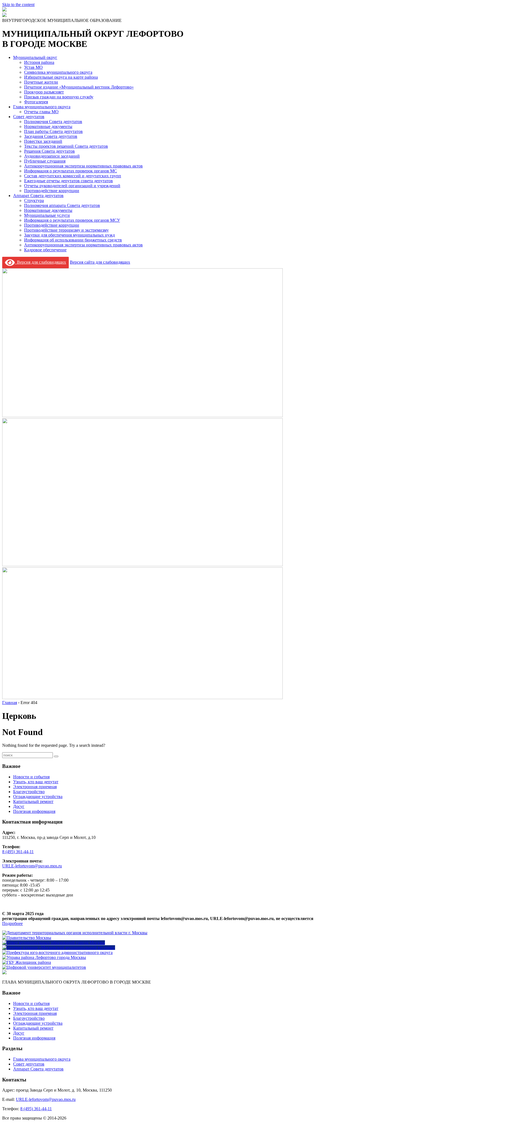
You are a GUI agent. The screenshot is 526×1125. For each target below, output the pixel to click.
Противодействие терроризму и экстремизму (66, 230)
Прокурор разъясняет (44, 92)
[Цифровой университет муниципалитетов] (44, 967)
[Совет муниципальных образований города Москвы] (53, 942)
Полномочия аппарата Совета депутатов (62, 205)
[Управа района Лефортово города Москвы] (44, 957)
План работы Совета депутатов (53, 131)
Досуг (18, 806)
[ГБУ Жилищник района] (26, 962)
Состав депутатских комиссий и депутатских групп (72, 175)
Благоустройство (29, 791)
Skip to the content (18, 4)
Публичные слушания (44, 161)
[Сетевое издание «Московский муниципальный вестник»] (58, 947)
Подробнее (12, 923)
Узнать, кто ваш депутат (35, 781)
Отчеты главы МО (41, 111)
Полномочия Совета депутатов (53, 121)
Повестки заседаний (43, 141)
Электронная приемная (35, 786)
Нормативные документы (48, 126)
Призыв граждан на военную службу (58, 97)
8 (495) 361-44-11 (18, 851)
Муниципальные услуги (47, 215)
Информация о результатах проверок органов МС (70, 171)
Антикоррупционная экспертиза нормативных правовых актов (83, 166)
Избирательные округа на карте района (61, 77)
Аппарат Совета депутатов (38, 195)
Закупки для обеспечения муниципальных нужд (69, 235)
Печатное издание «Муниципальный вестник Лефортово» (79, 87)
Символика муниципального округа (58, 72)
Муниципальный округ (35, 57)
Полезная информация (34, 811)
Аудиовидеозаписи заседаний (52, 156)
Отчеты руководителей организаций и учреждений (72, 185)
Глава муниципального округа (41, 106)
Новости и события (31, 776)
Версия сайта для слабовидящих (100, 262)
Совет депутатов (28, 116)
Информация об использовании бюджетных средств (73, 240)
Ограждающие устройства (37, 796)
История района (39, 62)
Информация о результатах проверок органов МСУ (72, 220)
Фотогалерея (36, 101)
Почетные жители (41, 82)
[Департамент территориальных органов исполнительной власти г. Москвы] (74, 932)
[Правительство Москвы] (26, 937)
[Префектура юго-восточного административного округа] (57, 952)
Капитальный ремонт (33, 801)
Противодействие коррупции (51, 190)
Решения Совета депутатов (49, 151)
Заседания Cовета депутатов (50, 136)
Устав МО (33, 67)
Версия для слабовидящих (40, 262)
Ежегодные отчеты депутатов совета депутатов (68, 180)
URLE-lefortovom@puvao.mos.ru (32, 866)
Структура (34, 200)
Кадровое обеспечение (45, 249)
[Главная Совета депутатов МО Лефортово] (4, 15)
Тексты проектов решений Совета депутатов (66, 146)
